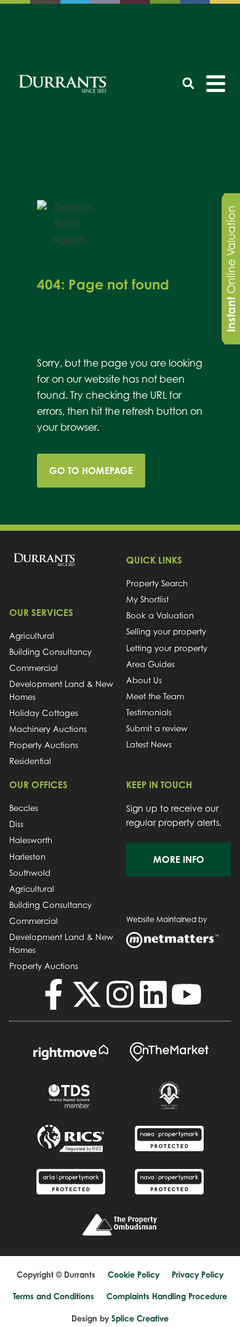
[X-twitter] (86, 994)
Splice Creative (140, 1318)
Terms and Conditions (53, 1296)
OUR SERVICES (41, 612)
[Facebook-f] (53, 994)
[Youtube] (186, 994)
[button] (188, 83)
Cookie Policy (133, 1274)
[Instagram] (120, 994)
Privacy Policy (197, 1274)
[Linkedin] (153, 994)
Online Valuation (231, 269)
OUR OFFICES (38, 785)
